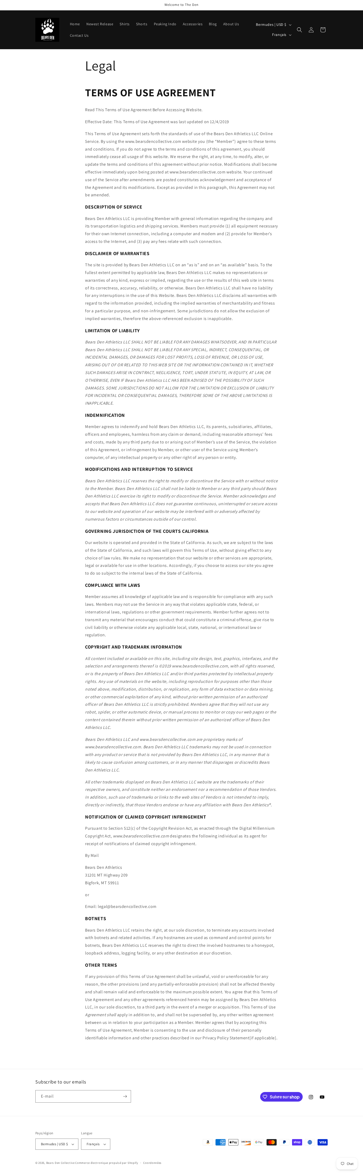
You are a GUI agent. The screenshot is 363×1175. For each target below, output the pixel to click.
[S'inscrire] (125, 1096)
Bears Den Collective (60, 1163)
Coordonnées (152, 1163)
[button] (299, 30)
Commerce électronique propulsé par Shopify (106, 1163)
